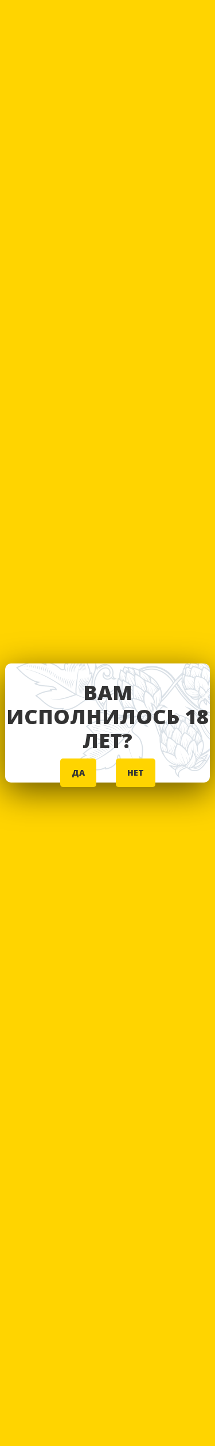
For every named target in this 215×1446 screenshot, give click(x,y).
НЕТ (135, 772)
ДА (78, 772)
